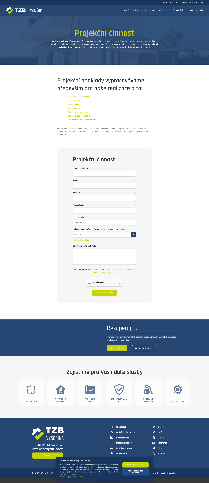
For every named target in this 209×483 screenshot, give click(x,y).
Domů (126, 10)
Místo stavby (78, 205)
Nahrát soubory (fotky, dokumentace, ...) (99, 229)
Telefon (76, 193)
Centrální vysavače (75, 108)
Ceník (144, 10)
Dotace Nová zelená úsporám (79, 116)
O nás (190, 10)
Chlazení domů (73, 104)
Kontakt (199, 10)
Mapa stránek (171, 473)
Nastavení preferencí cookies (71, 477)
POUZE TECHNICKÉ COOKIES (135, 472)
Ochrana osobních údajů (157, 473)
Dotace (152, 10)
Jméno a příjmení (80, 168)
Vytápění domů (74, 100)
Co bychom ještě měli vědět (85, 246)
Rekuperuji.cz (117, 348)
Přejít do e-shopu (144, 348)
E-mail (75, 180)
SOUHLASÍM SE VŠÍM (135, 465)
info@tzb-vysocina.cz (194, 2)
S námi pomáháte (177, 10)
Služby (135, 10)
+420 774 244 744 (171, 2)
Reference (163, 10)
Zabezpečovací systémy (77, 112)
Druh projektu (79, 217)
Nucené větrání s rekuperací (78, 96)
